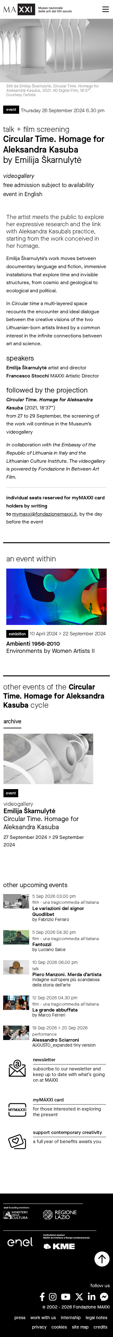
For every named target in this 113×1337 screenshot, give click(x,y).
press (19, 1318)
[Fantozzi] (16, 937)
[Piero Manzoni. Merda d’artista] (16, 967)
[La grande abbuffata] (16, 1002)
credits (100, 1327)
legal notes (96, 1318)
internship (71, 1318)
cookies (59, 1327)
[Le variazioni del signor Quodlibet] (16, 900)
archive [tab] (12, 721)
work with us (43, 1318)
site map (80, 1327)
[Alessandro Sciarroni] (16, 1032)
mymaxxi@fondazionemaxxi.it (44, 514)
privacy (39, 1327)
